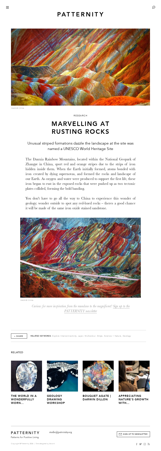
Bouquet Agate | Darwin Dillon (97, 397)
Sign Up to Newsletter (135, 434)
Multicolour (90, 336)
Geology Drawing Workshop (56, 399)
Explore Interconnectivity (64, 336)
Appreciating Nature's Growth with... (133, 399)
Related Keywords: (41, 336)
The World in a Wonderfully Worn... (24, 399)
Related (17, 352)
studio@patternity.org (60, 432)
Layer (80, 336)
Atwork (52, 444)
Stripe (100, 336)
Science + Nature (112, 336)
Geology (127, 336)
